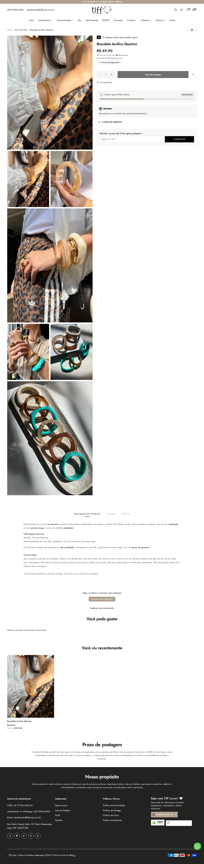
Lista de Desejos (62, 810)
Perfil (57, 815)
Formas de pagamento (110, 62)
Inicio (9, 29)
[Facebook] (10, 836)
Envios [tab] (111, 514)
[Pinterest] (31, 836)
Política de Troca (111, 815)
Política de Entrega (112, 810)
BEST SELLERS (21, 29)
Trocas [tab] (126, 514)
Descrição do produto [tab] (87, 514)
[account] (181, 10)
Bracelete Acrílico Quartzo (19, 721)
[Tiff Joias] (102, 10)
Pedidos (59, 820)
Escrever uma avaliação (102, 599)
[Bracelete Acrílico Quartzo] (30, 686)
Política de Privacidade (114, 805)
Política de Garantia (112, 820)
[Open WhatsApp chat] (197, 846)
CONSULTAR (179, 139)
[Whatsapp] (38, 836)
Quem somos (61, 805)
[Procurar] (175, 10)
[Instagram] (17, 836)
